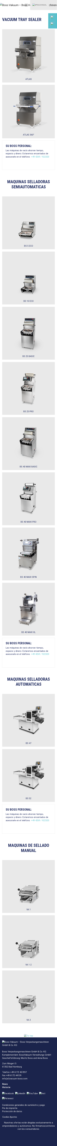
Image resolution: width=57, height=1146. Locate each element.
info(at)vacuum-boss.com (14, 1078)
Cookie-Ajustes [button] (9, 1117)
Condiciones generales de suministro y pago (23, 1105)
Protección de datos (12, 1111)
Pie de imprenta (9, 1108)
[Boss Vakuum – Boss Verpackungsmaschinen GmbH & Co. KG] (11, 5)
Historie (6, 1087)
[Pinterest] (8, 1098)
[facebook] (8, 1093)
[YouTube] (33, 1093)
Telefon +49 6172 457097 (14, 1072)
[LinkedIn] (21, 1093)
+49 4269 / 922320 (40, 157)
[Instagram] (43, 1093)
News (5, 1084)
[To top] (28, 1035)
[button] (39, 5)
